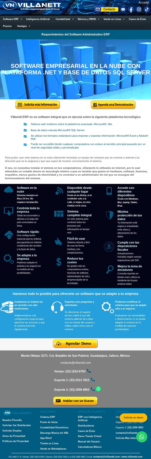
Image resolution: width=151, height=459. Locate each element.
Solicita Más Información (130, 438)
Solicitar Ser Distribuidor (16, 425)
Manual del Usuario (89, 441)
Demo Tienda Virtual (89, 436)
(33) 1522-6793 (37, 457)
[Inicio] (33, 9)
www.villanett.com (132, 456)
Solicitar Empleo (12, 430)
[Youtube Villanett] (123, 11)
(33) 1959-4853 (78, 457)
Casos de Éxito (86, 431)
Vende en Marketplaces (53, 448)
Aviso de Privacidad (13, 436)
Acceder (143, 2)
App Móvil (46, 438)
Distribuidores (86, 425)
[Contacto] (106, 11)
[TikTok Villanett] (147, 11)
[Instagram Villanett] (139, 11)
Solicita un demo (133, 417)
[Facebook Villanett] (131, 11)
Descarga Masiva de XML (54, 432)
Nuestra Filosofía (12, 420)
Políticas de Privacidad (15, 441)
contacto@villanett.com (75, 362)
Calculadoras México (90, 447)
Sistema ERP (47, 417)
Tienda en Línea (49, 443)
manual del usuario (83, 322)
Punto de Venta (48, 422)
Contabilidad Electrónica (54, 427)
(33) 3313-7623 (60, 457)
